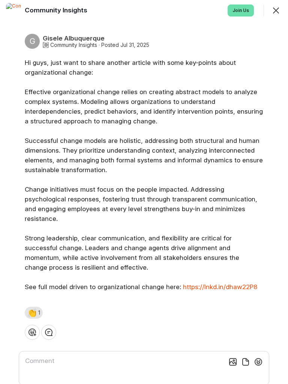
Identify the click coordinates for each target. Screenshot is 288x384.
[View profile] (13, 10)
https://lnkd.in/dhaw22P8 (220, 287)
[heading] (57, 10)
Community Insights (73, 45)
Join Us (240, 10)
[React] (32, 332)
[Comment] (48, 332)
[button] (34, 313)
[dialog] (144, 192)
